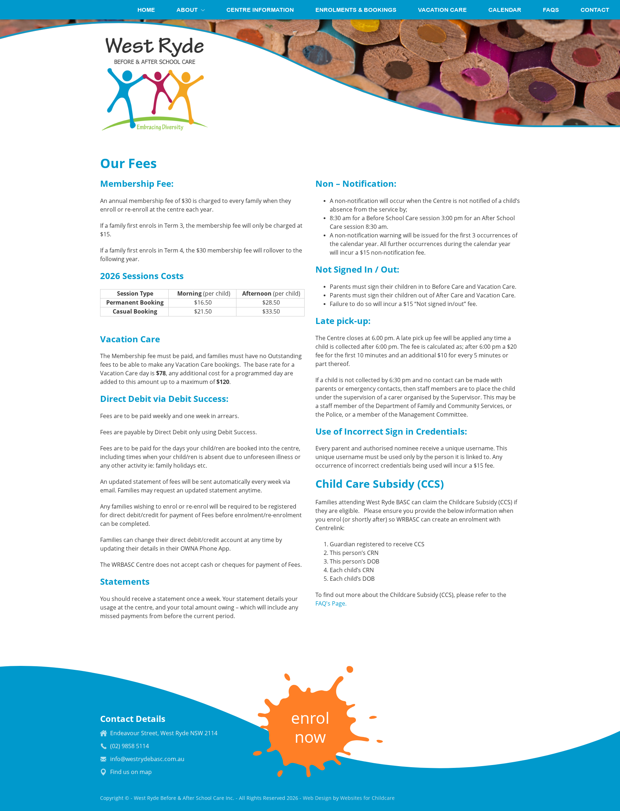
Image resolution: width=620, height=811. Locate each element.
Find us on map (131, 772)
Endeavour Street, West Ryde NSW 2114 (163, 733)
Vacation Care (442, 9)
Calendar (504, 9)
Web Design (317, 798)
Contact (595, 9)
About (187, 9)
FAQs (551, 9)
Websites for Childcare (367, 798)
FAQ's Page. (331, 603)
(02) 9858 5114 (129, 746)
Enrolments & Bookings (355, 9)
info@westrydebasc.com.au (147, 759)
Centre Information (260, 9)
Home (146, 9)
